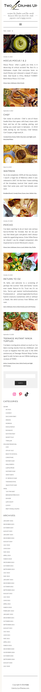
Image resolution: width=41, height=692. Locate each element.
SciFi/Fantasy (31, 307)
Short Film (10, 437)
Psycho (8, 225)
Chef (6, 114)
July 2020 (6, 666)
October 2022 (8, 586)
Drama (14, 137)
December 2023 (8, 562)
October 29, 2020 (8, 221)
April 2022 (7, 604)
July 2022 (6, 597)
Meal (5, 488)
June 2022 (6, 600)
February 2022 (8, 611)
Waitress (9, 171)
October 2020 (8, 656)
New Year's (10, 475)
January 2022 (8, 614)
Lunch (34, 137)
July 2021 (6, 631)
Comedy (5, 137)
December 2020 (8, 649)
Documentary (11, 416)
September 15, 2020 (8, 334)
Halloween (14, 83)
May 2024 (6, 552)
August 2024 (7, 541)
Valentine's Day (11, 485)
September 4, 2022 (8, 111)
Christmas (9, 457)
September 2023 (9, 569)
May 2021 (6, 638)
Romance (9, 430)
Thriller (34, 247)
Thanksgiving (11, 481)
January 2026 (8, 521)
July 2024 (6, 545)
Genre (8, 83)
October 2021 (8, 621)
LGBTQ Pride (10, 468)
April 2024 (7, 555)
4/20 (7, 447)
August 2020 (7, 663)
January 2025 (8, 534)
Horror (19, 247)
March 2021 (7, 645)
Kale (27, 685)
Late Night (29, 137)
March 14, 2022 (7, 167)
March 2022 (7, 607)
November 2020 (9, 652)
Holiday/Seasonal (10, 444)
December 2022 (8, 583)
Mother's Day (33, 193)
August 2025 (7, 531)
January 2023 (8, 579)
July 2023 (6, 573)
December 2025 (8, 524)
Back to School (11, 454)
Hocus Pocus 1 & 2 (14, 60)
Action (5, 363)
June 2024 (6, 548)
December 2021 (8, 618)
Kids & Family (20, 83)
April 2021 (7, 642)
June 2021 (6, 635)
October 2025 (8, 528)
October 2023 (8, 566)
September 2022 (9, 590)
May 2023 (6, 576)
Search (20, 383)
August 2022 (7, 593)
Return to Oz (12, 279)
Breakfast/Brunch (8, 193)
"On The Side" (10, 491)
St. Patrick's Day (11, 478)
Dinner (5, 83)
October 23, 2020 (8, 275)
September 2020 (9, 659)
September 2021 (9, 625)
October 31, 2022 (8, 56)
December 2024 (8, 538)
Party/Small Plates (8, 139)
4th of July (10, 450)
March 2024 (7, 559)
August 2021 (7, 628)
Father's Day (19, 137)
